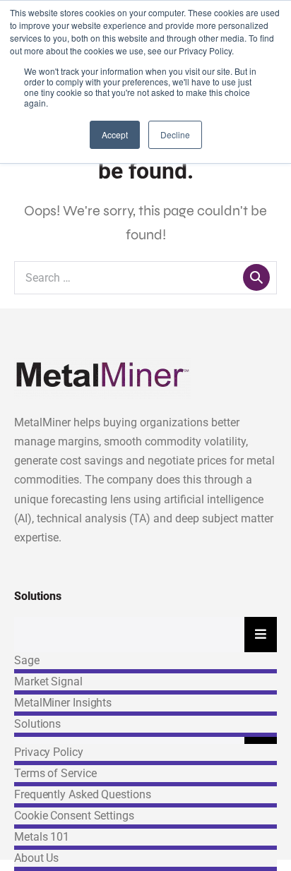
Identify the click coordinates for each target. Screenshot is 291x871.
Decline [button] (175, 134)
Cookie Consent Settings (74, 815)
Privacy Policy (48, 752)
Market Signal (48, 681)
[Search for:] (145, 277)
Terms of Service (55, 773)
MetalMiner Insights (63, 702)
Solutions (37, 724)
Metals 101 (41, 836)
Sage (27, 660)
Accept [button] (115, 134)
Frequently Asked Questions (82, 794)
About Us (36, 858)
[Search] (256, 277)
